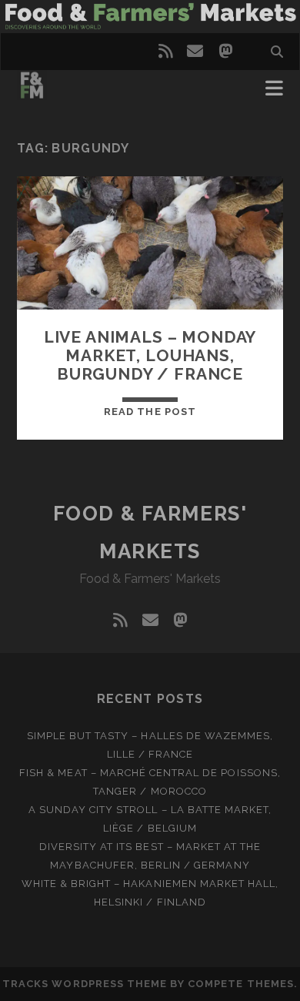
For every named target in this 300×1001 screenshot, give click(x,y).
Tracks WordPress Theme (84, 983)
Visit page (150, 16)
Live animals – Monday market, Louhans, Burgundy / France (150, 355)
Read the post (150, 411)
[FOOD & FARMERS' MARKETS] (32, 93)
